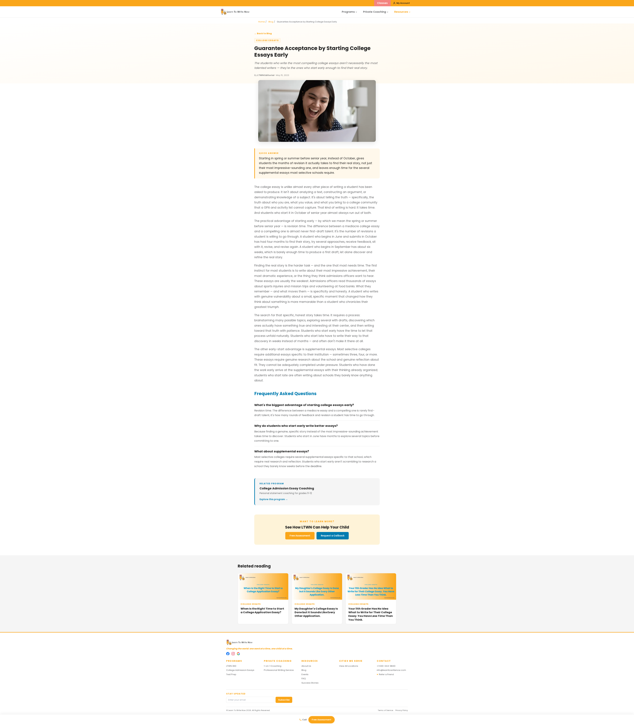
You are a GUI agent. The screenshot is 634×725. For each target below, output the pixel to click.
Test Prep (231, 674)
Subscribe (284, 699)
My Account (403, 3)
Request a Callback (332, 535)
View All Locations (348, 666)
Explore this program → (274, 499)
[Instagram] (233, 653)
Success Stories (309, 682)
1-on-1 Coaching (272, 666)
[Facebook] (227, 653)
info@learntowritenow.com (391, 670)
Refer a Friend (385, 674)
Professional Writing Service (279, 670)
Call (304, 719)
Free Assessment (300, 535)
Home (261, 21)
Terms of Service (385, 710)
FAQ (303, 678)
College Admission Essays (240, 670)
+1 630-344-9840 (386, 666)
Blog (270, 21)
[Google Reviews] (238, 653)
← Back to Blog (263, 33)
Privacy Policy (401, 710)
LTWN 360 (231, 666)
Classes (382, 3)
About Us (306, 666)
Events (304, 674)
